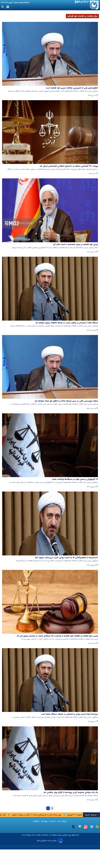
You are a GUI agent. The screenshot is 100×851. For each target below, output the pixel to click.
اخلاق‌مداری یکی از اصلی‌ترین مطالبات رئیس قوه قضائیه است (72, 87)
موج (59, 835)
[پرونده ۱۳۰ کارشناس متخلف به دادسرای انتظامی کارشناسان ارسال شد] (50, 132)
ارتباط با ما (62, 821)
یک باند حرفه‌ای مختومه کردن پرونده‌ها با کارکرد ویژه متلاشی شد (70, 792)
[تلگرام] (92, 827)
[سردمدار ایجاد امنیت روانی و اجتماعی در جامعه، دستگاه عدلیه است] (50, 680)
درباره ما (52, 821)
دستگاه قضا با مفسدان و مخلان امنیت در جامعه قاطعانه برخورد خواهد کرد (66, 322)
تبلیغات (36, 821)
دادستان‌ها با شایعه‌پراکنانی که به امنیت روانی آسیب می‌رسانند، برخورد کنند (66, 557)
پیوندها (43, 821)
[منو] (7, 7)
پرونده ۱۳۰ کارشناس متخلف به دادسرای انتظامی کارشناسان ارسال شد (69, 166)
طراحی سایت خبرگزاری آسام (47, 840)
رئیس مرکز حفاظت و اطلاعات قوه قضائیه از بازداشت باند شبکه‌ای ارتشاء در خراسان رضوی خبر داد (57, 635)
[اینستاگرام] (86, 827)
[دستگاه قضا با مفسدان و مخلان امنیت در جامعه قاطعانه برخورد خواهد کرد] (50, 289)
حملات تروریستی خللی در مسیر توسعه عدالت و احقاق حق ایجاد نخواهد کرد (66, 400)
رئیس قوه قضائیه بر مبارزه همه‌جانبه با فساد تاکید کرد (75, 244)
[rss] (97, 826)
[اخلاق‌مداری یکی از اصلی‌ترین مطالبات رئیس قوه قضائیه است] (50, 54)
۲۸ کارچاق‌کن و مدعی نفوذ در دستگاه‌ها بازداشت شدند (75, 479)
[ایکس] (73, 827)
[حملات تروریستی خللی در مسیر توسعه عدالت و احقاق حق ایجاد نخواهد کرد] (50, 367)
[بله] (79, 826)
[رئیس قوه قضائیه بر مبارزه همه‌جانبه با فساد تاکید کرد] (50, 210)
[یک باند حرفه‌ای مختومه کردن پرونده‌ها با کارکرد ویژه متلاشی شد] (50, 758)
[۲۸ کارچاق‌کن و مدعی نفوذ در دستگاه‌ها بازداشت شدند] (50, 445)
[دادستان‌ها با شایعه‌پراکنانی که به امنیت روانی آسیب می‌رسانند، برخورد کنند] (50, 523)
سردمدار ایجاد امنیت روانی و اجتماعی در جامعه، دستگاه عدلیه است (69, 714)
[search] (2, 7)
